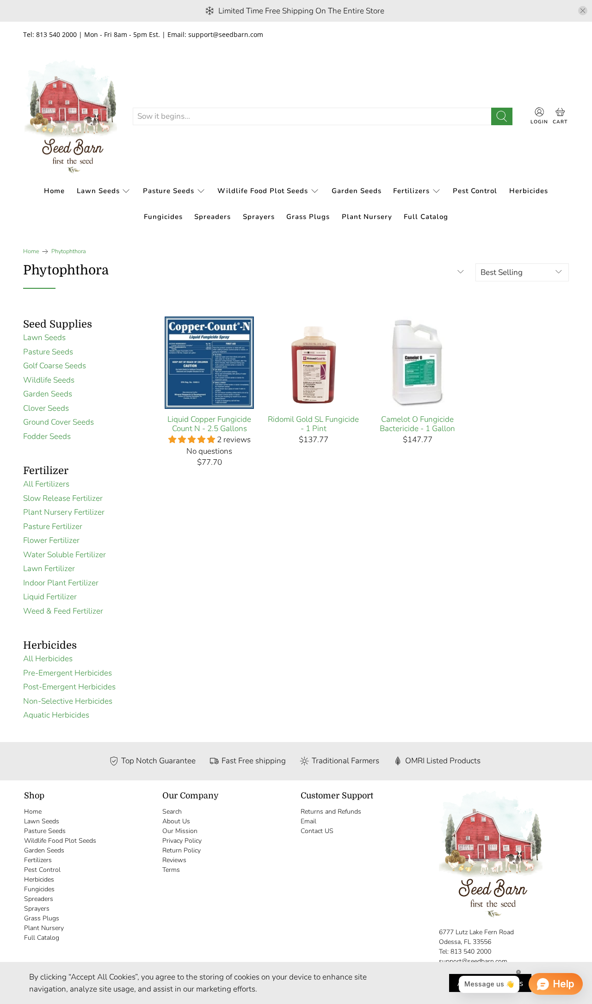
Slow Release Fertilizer (63, 498)
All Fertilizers (46, 484)
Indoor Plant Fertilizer (61, 583)
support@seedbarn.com (473, 961)
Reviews (174, 860)
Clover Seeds (46, 408)
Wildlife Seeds (48, 380)
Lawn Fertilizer (49, 568)
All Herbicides (48, 658)
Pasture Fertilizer (52, 526)
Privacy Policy (182, 840)
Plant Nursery (367, 216)
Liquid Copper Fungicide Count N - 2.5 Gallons (209, 424)
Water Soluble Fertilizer (64, 554)
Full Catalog (426, 216)
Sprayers (259, 216)
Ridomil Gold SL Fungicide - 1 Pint (313, 424)
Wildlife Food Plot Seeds (262, 190)
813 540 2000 (470, 951)
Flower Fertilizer (51, 540)
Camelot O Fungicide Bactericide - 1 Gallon (417, 424)
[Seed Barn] (71, 116)
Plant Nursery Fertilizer (64, 512)
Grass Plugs (308, 216)
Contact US (317, 831)
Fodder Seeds (47, 436)
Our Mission (179, 831)
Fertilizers (411, 190)
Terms (171, 869)
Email (308, 821)
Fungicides (163, 216)
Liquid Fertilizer (50, 596)
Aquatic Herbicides (56, 715)
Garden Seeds (357, 190)
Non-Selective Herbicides (67, 701)
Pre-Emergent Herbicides (67, 673)
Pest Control (475, 190)
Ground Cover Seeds (58, 422)
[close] (582, 10)
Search (172, 811)
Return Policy (181, 850)
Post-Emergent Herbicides (69, 687)
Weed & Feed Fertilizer (63, 611)
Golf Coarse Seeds (54, 365)
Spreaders (212, 216)
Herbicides (528, 190)
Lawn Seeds (98, 190)
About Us (176, 821)
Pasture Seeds (168, 190)
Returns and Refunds (331, 811)
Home (54, 190)
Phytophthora (68, 252)
